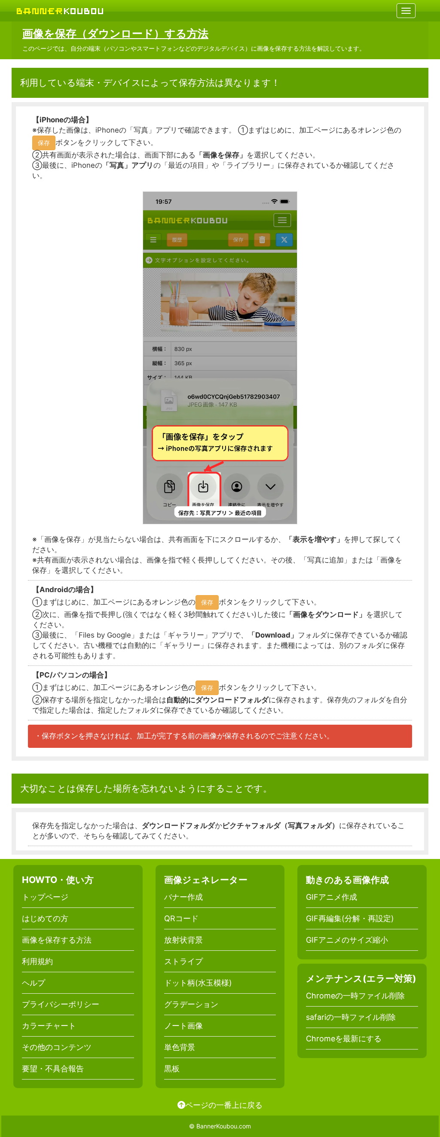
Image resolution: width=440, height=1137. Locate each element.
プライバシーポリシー (60, 1004)
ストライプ (183, 961)
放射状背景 (183, 939)
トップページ (45, 896)
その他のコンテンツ (57, 1047)
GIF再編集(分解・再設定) (350, 918)
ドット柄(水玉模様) (198, 982)
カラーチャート (49, 1025)
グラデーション (191, 1004)
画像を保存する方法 (57, 939)
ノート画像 (183, 1025)
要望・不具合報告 (53, 1068)
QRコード (181, 918)
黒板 (172, 1068)
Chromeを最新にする (344, 1038)
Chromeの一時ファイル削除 (355, 995)
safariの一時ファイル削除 (351, 1017)
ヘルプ (33, 982)
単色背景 (179, 1047)
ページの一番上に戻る (224, 1105)
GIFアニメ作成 (331, 896)
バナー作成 (183, 896)
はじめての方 (45, 918)
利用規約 (37, 961)
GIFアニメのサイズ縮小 (347, 939)
